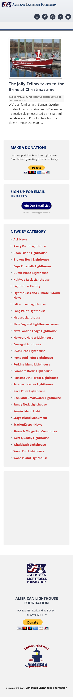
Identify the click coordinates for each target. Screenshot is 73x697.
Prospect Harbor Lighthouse (33, 384)
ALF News (20, 239)
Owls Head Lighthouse (29, 351)
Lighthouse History (26, 286)
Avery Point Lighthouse (29, 246)
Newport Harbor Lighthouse (33, 338)
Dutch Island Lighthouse (30, 273)
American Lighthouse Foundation (36, 4)
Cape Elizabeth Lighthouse (32, 266)
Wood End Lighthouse (28, 451)
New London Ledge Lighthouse (35, 331)
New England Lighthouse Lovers (36, 324)
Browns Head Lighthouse (31, 259)
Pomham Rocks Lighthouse (32, 371)
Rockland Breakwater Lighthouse (37, 398)
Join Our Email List (36, 206)
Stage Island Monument (30, 418)
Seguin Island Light (26, 411)
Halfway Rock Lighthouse (31, 280)
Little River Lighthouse (29, 304)
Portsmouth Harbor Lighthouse (35, 378)
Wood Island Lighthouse (30, 458)
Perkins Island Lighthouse (31, 364)
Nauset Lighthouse (26, 317)
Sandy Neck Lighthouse (30, 404)
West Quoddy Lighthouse (31, 438)
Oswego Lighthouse (27, 344)
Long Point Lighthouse (29, 311)
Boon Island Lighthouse (30, 253)
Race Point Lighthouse (29, 391)
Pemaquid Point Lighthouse (33, 358)
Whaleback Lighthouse (29, 445)
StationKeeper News (27, 424)
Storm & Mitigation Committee (35, 431)
